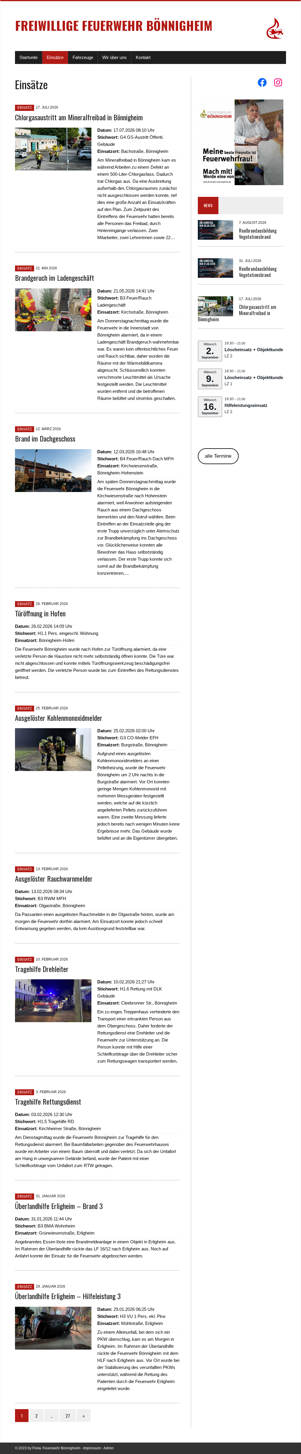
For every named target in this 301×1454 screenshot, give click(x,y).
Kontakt (143, 57)
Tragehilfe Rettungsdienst (48, 1101)
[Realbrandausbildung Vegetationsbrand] (215, 236)
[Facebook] (262, 82)
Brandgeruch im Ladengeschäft (54, 277)
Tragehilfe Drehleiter (41, 968)
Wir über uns (114, 57)
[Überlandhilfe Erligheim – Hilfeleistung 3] (53, 1345)
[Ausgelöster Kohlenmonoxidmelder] (53, 767)
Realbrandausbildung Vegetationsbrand (258, 233)
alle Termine (218, 456)
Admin (108, 1448)
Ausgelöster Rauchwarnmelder (54, 878)
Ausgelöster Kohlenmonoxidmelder (58, 717)
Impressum (92, 1448)
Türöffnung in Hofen (40, 613)
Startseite (28, 57)
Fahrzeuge (83, 57)
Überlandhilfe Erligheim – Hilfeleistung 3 (68, 1296)
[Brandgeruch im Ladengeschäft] (53, 327)
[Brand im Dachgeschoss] (53, 488)
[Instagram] (278, 82)
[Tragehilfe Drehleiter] (53, 1018)
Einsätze (55, 57)
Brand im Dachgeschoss (45, 438)
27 (68, 1415)
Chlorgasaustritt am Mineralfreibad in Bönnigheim (79, 117)
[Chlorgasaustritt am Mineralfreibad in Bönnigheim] (53, 166)
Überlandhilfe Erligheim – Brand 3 (59, 1206)
